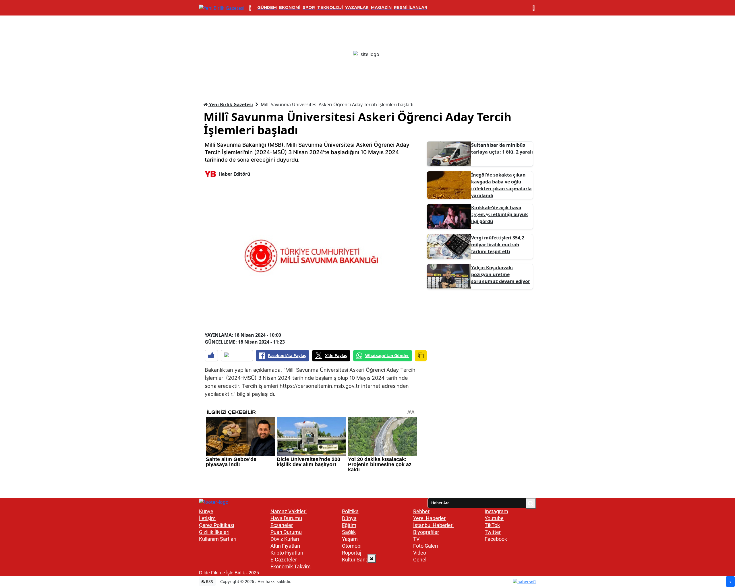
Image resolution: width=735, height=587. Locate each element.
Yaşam (350, 539)
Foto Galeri (425, 546)
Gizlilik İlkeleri (214, 532)
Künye (206, 511)
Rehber (421, 511)
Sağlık (349, 532)
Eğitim (349, 525)
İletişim (207, 518)
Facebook (496, 539)
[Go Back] (730, 581)
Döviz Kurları (284, 539)
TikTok (492, 525)
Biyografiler (426, 532)
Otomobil (352, 546)
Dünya (349, 518)
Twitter (493, 532)
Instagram (496, 511)
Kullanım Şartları (217, 539)
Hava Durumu (286, 518)
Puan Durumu (286, 532)
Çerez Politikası (216, 525)
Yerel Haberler (429, 518)
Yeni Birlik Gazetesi (230, 104)
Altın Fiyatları (285, 546)
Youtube (494, 518)
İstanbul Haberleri (433, 525)
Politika (350, 511)
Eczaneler (281, 525)
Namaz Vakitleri (288, 511)
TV (416, 539)
